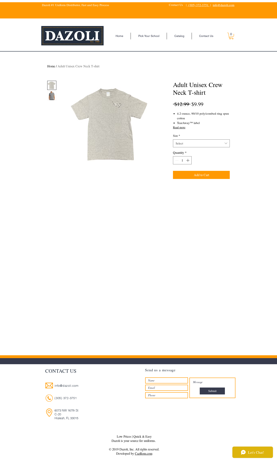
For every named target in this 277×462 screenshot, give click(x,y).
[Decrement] (176, 160)
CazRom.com (143, 453)
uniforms (149, 440)
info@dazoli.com (223, 5)
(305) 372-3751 (198, 5)
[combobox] (201, 143)
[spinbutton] (182, 160)
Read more (179, 127)
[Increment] (188, 160)
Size (176, 136)
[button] (231, 36)
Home (51, 66)
